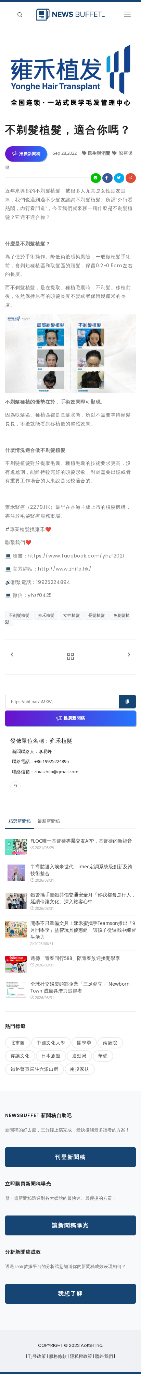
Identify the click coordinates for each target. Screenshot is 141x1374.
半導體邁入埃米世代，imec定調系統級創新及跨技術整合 (81, 870)
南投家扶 (79, 1069)
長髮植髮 (96, 615)
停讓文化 (20, 1056)
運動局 (79, 1056)
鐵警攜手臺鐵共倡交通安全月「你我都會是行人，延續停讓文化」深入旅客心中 (83, 898)
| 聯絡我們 (103, 1356)
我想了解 (70, 1293)
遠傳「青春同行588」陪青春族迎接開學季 (75, 958)
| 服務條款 (57, 1356)
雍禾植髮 (46, 615)
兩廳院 (110, 1043)
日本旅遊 (51, 1056)
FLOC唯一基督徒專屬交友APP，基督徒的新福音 (81, 840)
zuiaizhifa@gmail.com (56, 771)
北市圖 (18, 1043)
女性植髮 (71, 615)
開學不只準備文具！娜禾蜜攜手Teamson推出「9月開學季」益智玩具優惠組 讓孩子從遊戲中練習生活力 (83, 930)
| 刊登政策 (36, 1356)
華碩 (103, 1056)
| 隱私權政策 (80, 1356)
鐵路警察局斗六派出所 (35, 1069)
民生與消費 (99, 153)
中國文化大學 (51, 1043)
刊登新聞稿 (70, 1157)
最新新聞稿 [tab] (49, 821)
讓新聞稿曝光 (70, 1225)
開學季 (84, 1043)
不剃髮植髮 (19, 615)
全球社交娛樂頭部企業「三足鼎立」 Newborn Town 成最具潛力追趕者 (80, 987)
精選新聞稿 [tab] (20, 821)
